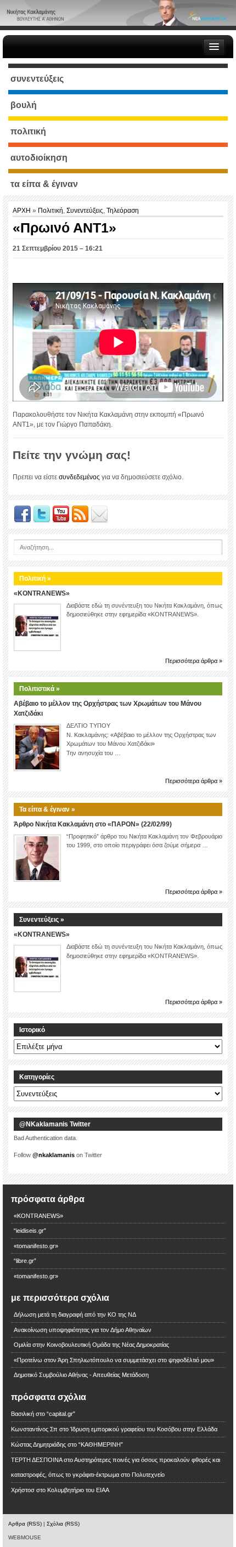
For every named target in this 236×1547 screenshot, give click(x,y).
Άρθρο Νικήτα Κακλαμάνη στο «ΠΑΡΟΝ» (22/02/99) (93, 824)
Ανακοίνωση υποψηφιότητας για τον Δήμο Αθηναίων (82, 1330)
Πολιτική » (35, 578)
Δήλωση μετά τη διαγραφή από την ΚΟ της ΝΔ (75, 1314)
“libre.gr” (25, 1260)
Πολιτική (50, 210)
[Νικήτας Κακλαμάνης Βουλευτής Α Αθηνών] (118, 12)
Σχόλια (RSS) (63, 1524)
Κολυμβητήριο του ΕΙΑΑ (78, 1490)
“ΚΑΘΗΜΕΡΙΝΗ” (100, 1444)
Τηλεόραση (122, 210)
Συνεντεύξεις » (41, 919)
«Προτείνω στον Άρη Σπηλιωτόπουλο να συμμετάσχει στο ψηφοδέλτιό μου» (114, 1360)
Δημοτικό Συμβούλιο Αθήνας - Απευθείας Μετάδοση (81, 1375)
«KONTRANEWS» (42, 593)
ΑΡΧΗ (22, 210)
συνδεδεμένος (79, 477)
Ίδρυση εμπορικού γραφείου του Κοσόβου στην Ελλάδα (143, 1429)
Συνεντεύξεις (84, 210)
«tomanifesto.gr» (36, 1246)
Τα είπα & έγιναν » (47, 809)
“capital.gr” (61, 1413)
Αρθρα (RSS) (25, 1524)
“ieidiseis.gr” (30, 1230)
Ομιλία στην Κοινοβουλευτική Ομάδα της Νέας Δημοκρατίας (91, 1344)
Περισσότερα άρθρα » (193, 661)
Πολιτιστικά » (39, 689)
